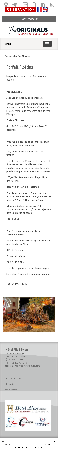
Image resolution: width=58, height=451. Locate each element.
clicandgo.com (37, 447)
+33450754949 (16, 359)
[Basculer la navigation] (47, 43)
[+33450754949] (34, 4)
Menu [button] (8, 44)
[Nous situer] (6, 4)
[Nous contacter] (14, 4)
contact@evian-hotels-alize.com (24, 365)
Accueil (8, 56)
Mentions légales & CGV (13, 378)
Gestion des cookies (11, 389)
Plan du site (9, 384)
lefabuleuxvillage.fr (38, 268)
